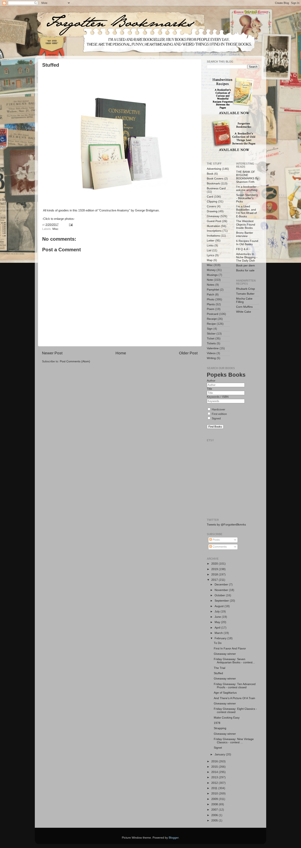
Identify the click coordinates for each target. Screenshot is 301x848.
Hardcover (218, 409)
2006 (215, 815)
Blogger (174, 837)
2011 (214, 788)
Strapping (220, 728)
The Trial (219, 667)
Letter (210, 240)
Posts (216, 539)
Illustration (213, 226)
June (218, 616)
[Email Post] (70, 224)
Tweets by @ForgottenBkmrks (226, 524)
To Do (218, 643)
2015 (215, 766)
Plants (211, 304)
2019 (215, 569)
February (221, 638)
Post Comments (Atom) (75, 361)
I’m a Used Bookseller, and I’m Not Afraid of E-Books (246, 211)
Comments (219, 546)
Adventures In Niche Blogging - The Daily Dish (246, 257)
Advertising (214, 168)
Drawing (212, 211)
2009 (215, 799)
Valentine (213, 348)
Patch (210, 294)
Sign (210, 328)
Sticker (211, 333)
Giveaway (213, 216)
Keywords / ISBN (218, 396)
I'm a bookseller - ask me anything (247, 188)
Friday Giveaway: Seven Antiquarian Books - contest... (234, 661)
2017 (215, 579)
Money (211, 270)
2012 (215, 782)
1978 (217, 722)
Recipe (211, 323)
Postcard (212, 314)
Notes (210, 284)
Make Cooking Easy (227, 717)
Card (210, 196)
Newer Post (52, 353)
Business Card (216, 188)
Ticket (210, 338)
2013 (215, 777)
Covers (211, 206)
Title (209, 388)
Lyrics (210, 255)
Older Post (188, 353)
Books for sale (245, 270)
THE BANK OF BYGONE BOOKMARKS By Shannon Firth (247, 176)
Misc (55, 228)
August (219, 606)
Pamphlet (213, 289)
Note (210, 279)
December (222, 584)
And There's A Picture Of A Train (234, 698)
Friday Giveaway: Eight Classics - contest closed (235, 710)
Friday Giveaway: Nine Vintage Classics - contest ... (234, 741)
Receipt (212, 318)
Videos (211, 353)
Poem (210, 309)
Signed (216, 418)
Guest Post (214, 221)
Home (120, 353)
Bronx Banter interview (244, 234)
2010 (215, 793)
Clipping (212, 201)
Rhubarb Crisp (245, 288)
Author (211, 380)
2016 (215, 761)
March (219, 633)
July (218, 611)
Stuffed (218, 673)
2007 (215, 809)
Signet (218, 747)
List (209, 250)
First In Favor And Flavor (230, 648)
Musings (212, 274)
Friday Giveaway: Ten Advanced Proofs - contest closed (235, 686)
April (218, 627)
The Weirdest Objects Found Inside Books (245, 224)
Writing (211, 358)
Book (210, 173)
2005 (215, 820)
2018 (215, 574)
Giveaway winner (225, 653)
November (222, 590)
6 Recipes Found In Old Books (247, 242)
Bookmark (213, 183)
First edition (219, 414)
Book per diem (245, 265)
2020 (215, 563)
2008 (215, 804)
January (220, 754)
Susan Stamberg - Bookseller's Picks (247, 198)
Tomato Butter (245, 293)
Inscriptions (214, 230)
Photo (210, 299)
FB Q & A (242, 249)
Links (210, 245)
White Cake (243, 311)
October (220, 595)
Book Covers (215, 178)
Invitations (213, 235)
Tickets (211, 343)
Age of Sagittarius (225, 692)
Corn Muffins (244, 306)
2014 (215, 772)
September (222, 600)
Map (210, 260)
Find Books (215, 426)
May (218, 622)
